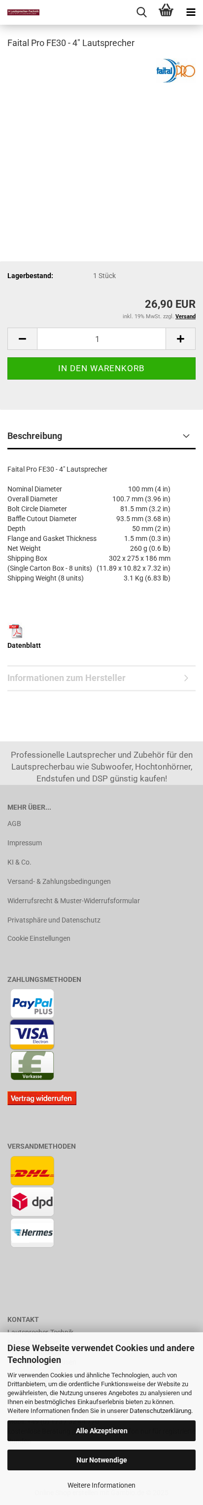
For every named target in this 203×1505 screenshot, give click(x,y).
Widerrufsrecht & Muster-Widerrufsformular (73, 901)
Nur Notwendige (101, 1460)
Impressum (24, 843)
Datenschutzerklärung (160, 1410)
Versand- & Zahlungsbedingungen (59, 881)
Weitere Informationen (101, 1485)
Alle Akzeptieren (102, 1431)
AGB (14, 823)
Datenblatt (24, 645)
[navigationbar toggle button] (190, 12)
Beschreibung (34, 436)
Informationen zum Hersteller (66, 678)
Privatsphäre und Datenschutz (54, 920)
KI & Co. (19, 862)
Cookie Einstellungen (38, 938)
